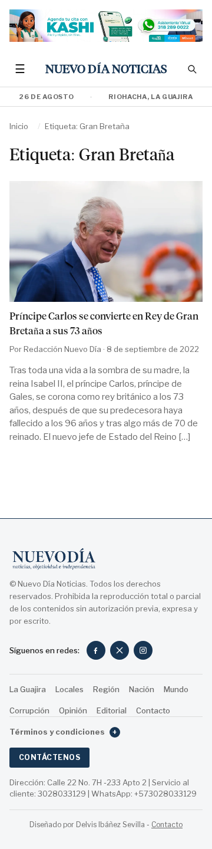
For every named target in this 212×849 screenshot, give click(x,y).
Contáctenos (49, 757)
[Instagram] (143, 650)
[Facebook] (96, 650)
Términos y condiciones (63, 731)
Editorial (112, 710)
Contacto (153, 710)
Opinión (73, 710)
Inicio (18, 126)
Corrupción (29, 710)
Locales (69, 689)
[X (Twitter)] (119, 650)
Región (106, 689)
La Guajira (27, 689)
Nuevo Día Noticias (106, 68)
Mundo (176, 689)
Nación (141, 689)
